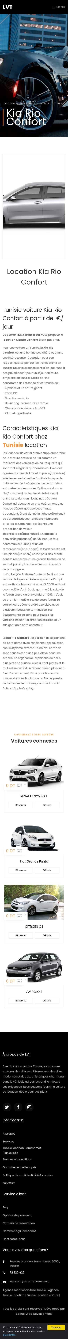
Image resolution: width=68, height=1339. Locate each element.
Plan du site (10, 1153)
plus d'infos (9, 1334)
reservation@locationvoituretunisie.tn (29, 1281)
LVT (8, 7)
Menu (60, 7)
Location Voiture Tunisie (20, 103)
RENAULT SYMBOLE (34, 796)
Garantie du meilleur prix (19, 1167)
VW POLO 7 (34, 991)
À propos (9, 1134)
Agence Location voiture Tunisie (24, 1290)
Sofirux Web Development (34, 1314)
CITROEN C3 (34, 926)
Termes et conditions (17, 1159)
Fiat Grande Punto (34, 861)
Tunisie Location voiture (42, 1295)
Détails (47, 805)
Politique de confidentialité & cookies (28, 1175)
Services (8, 1141)
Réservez (21, 805)
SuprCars (9, 1183)
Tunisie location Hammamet (22, 1148)
